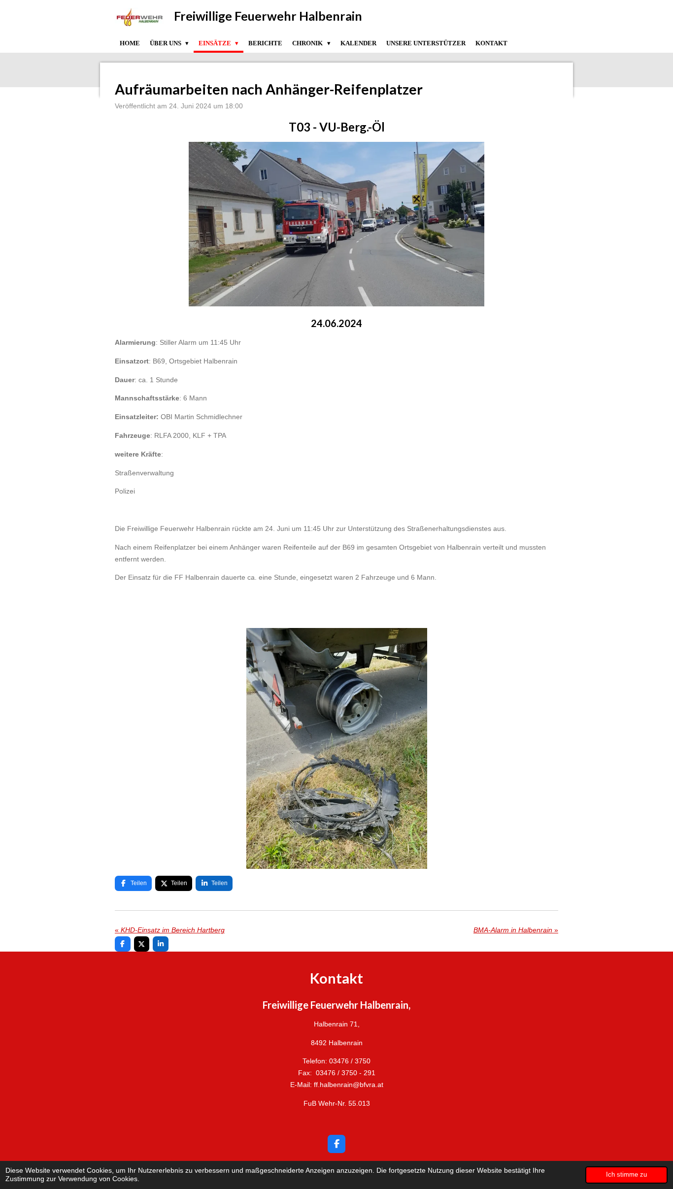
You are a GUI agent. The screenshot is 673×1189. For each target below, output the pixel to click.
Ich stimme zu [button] (626, 1174)
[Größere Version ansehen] (336, 224)
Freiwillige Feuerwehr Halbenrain (268, 15)
